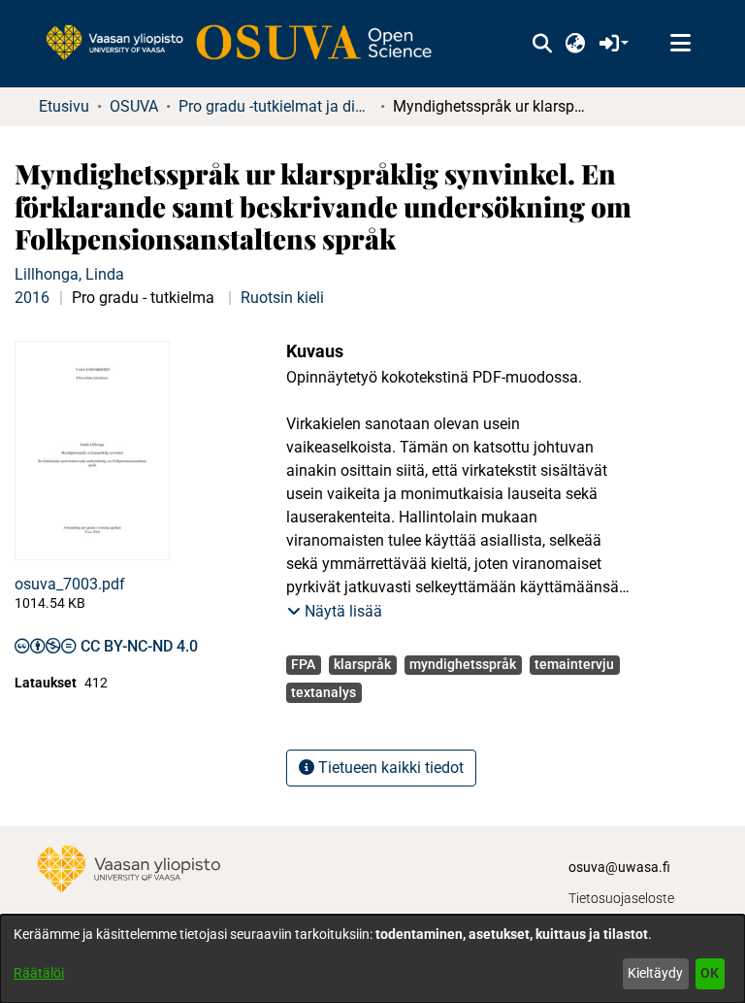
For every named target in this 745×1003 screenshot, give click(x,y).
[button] (542, 43)
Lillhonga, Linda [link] (69, 274)
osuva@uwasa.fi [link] (619, 867)
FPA (303, 664)
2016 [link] (32, 297)
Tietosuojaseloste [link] (621, 898)
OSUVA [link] (134, 106)
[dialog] (372, 959)
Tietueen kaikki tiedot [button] (389, 767)
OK (709, 973)
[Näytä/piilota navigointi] (680, 43)
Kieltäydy (655, 973)
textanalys (323, 692)
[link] (248, 44)
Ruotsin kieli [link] (282, 297)
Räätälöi (39, 973)
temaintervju (574, 664)
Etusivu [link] (64, 106)
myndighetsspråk (462, 664)
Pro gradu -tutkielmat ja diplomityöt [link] (275, 106)
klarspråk (362, 664)
